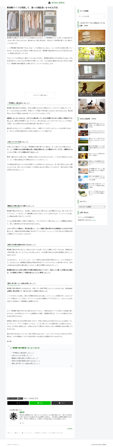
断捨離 (32, 398)
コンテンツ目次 (38, 95)
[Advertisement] (40, 78)
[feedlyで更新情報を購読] (20, 423)
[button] (62, 403)
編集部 (22, 412)
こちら (93, 220)
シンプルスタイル (13, 398)
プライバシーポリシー (13, 444)
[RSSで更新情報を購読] (23, 423)
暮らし (21, 398)
